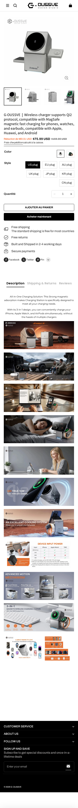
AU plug (67, 164)
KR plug (67, 173)
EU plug (50, 164)
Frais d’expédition (13, 142)
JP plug (50, 173)
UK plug (33, 173)
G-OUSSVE (16, 787)
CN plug (67, 182)
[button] (7, 5)
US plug (33, 164)
